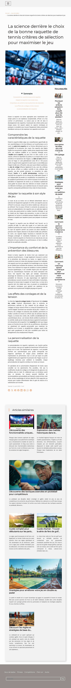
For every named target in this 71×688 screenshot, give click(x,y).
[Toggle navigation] (8, 3)
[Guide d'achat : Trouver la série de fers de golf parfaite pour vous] (49, 520)
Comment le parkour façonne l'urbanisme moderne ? (60, 228)
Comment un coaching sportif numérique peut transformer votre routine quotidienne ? (60, 272)
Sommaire (27, 93)
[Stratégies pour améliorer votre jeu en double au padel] (35, 574)
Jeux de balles (15, 13)
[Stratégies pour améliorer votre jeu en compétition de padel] (59, 177)
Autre (47, 672)
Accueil (7, 13)
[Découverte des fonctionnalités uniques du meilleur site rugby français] (21, 421)
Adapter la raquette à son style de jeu (27, 100)
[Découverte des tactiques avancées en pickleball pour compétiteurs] (35, 475)
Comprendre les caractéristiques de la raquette (26, 97)
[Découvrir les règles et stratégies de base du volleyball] (21, 619)
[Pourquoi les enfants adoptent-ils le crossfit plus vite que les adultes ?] (59, 96)
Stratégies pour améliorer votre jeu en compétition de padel (60, 188)
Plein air (40, 672)
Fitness (20, 672)
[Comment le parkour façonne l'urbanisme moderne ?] (59, 217)
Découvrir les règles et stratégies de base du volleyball (20, 630)
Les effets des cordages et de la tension (27, 106)
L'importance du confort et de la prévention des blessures (27, 103)
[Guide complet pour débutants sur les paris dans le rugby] (21, 520)
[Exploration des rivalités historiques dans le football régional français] (49, 421)
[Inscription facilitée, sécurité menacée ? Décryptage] (59, 139)
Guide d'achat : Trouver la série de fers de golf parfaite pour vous (48, 531)
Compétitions (29, 672)
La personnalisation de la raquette (27, 109)
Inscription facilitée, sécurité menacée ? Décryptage (59, 149)
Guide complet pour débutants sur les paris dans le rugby (20, 531)
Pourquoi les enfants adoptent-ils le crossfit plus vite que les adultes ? (59, 109)
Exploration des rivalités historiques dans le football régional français (49, 433)
